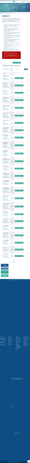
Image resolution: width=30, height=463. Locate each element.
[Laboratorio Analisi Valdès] (5, 1)
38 (11, 261)
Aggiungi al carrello (19, 85)
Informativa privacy (26, 338)
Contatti (9, 343)
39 (12, 261)
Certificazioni (10, 342)
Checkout (23, 1)
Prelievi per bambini (18, 340)
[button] (18, 2)
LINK (4, 57)
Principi (9, 338)
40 (13, 261)
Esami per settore (18, 337)
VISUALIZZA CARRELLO (16, 62)
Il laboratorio (10, 337)
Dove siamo (9, 344)
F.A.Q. (24, 346)
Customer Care (25, 337)
